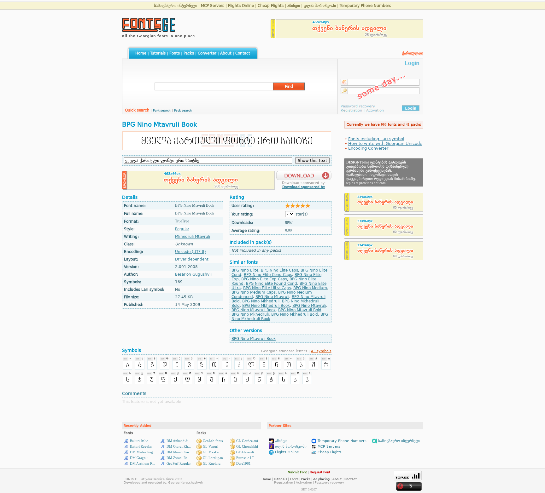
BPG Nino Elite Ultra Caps (267, 288)
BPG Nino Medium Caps (253, 292)
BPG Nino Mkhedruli (260, 301)
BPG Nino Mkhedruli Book (266, 305)
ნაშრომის (375, 166)
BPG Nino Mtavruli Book (253, 310)
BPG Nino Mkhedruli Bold (294, 314)
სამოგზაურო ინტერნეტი (175, 5)
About (225, 53)
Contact (242, 53)
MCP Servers (212, 5)
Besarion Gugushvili (193, 274)
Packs (189, 53)
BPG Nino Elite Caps (279, 270)
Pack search (183, 110)
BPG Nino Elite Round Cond (271, 283)
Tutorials (158, 53)
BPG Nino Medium (310, 288)
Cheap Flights (271, 5)
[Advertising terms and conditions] (273, 36)
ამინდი (293, 5)
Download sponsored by (303, 187)
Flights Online (241, 5)
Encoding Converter (368, 148)
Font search (162, 110)
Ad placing (321, 479)
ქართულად (412, 53)
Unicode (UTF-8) (190, 251)
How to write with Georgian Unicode (385, 143)
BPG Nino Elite (244, 270)
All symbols (321, 351)
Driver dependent (191, 259)
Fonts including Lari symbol (376, 138)
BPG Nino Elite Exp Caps (264, 279)
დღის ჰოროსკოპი (320, 5)
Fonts (174, 53)
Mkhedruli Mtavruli (192, 236)
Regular (182, 229)
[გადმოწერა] (303, 174)
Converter (207, 53)
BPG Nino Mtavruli (272, 297)
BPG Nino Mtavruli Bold (299, 310)
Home (140, 53)
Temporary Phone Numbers (365, 5)
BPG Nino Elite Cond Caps (268, 274)
